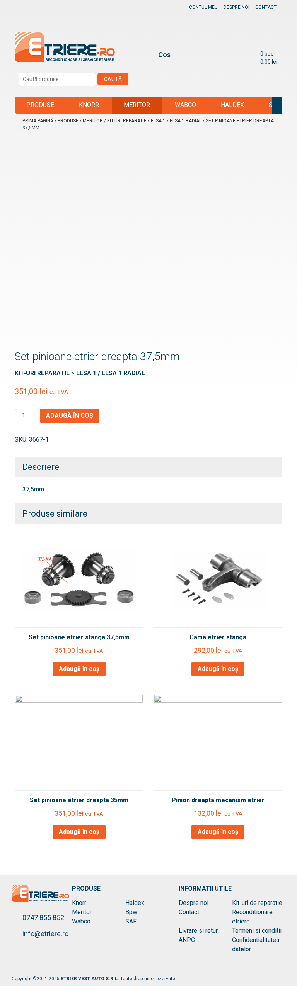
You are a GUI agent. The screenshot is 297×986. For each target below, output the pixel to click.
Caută (113, 79)
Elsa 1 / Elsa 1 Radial (176, 121)
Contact (266, 7)
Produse (40, 104)
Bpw (131, 912)
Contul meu (203, 7)
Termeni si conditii (257, 930)
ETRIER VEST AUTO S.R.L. (90, 978)
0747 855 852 (43, 917)
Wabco (185, 104)
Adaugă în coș (69, 415)
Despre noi (236, 7)
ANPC (187, 940)
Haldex (232, 104)
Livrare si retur (198, 930)
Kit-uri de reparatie (257, 902)
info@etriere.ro (45, 934)
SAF (274, 104)
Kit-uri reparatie (127, 121)
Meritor (137, 104)
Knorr (89, 104)
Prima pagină (37, 121)
